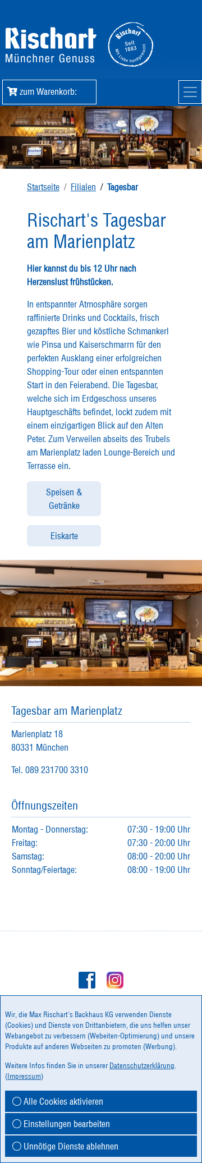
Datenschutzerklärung (142, 1065)
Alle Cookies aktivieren (62, 1101)
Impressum (24, 1076)
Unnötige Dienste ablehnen (69, 1146)
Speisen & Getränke (64, 498)
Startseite (43, 186)
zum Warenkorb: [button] (52, 91)
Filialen (83, 186)
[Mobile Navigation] (190, 92)
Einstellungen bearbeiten (65, 1123)
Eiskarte (64, 535)
